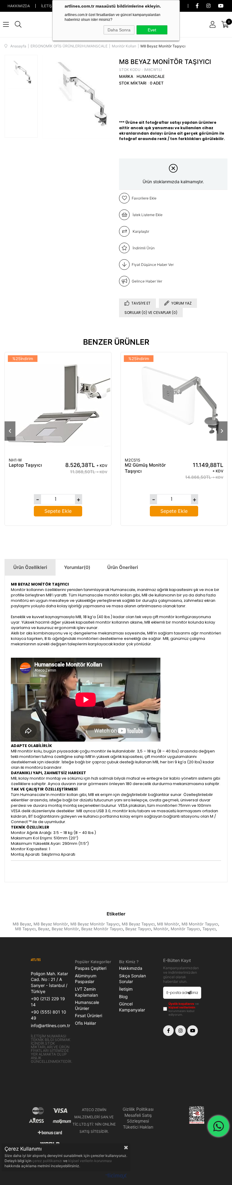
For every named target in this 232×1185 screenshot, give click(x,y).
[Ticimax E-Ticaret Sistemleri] (116, 1176)
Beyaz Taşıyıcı (138, 928)
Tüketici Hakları (138, 1126)
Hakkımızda (130, 968)
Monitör (160, 928)
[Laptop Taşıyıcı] (58, 405)
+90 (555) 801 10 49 (48, 1015)
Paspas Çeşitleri (90, 968)
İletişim (126, 989)
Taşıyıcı (209, 928)
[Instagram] (180, 1030)
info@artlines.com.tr (50, 1025)
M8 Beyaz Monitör (51, 923)
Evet (152, 29)
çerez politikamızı (47, 1160)
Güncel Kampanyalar (132, 1006)
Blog (123, 996)
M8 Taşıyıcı (25, 928)
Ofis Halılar (85, 1023)
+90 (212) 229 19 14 (48, 1001)
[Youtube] (192, 1030)
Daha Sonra (119, 29)
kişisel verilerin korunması (90, 1160)
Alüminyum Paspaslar (85, 978)
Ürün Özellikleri (30, 567)
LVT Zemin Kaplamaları (86, 992)
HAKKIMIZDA (19, 6)
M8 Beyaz (22, 923)
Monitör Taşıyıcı (185, 928)
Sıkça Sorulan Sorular (132, 978)
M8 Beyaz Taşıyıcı (138, 923)
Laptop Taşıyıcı (25, 465)
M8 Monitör (168, 923)
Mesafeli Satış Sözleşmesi (138, 1118)
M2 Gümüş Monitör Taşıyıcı (145, 468)
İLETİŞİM (48, 6)
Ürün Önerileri (122, 567)
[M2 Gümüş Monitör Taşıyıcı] (174, 405)
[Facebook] (168, 1030)
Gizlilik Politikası (138, 1109)
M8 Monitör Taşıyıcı (200, 923)
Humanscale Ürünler (87, 1005)
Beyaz (43, 928)
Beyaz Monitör (65, 928)
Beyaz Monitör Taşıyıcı (102, 928)
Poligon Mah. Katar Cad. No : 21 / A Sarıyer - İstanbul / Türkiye (49, 982)
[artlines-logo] (40, 960)
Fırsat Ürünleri (88, 1015)
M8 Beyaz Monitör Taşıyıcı (94, 923)
